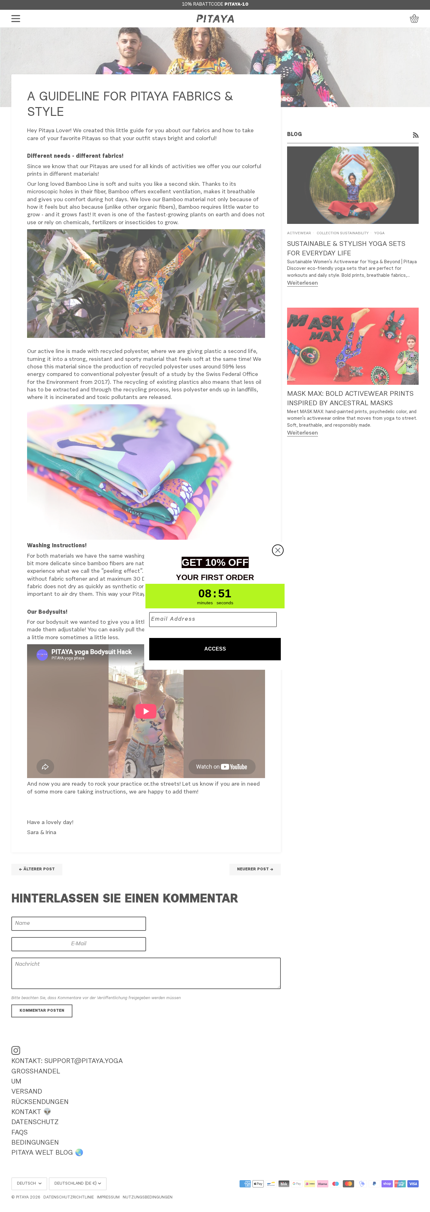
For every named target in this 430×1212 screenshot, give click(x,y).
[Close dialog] (277, 550)
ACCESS (215, 649)
